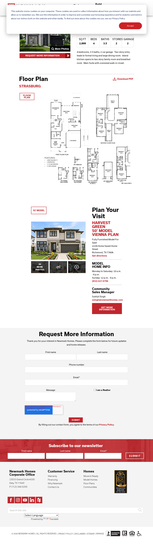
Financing (53, 479)
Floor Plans (89, 483)
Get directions (99, 255)
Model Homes (90, 479)
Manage (100, 534)
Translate (53, 519)
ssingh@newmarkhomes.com (107, 300)
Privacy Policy (106, 424)
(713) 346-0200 (19, 486)
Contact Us (53, 487)
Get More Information (107, 308)
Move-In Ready (91, 476)
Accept (130, 25)
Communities (90, 487)
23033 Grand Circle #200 (22, 479)
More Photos (62, 48)
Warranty (52, 476)
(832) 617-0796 (100, 281)
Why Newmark (55, 483)
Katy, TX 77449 (16, 483)
